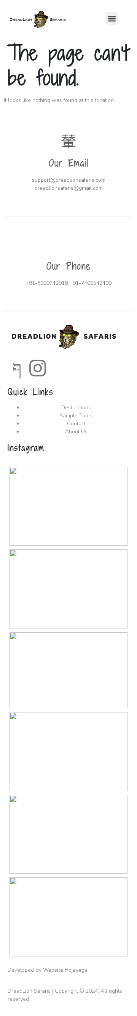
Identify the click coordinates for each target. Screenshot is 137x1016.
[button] (111, 18)
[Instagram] (37, 368)
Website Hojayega (65, 970)
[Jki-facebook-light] (17, 368)
